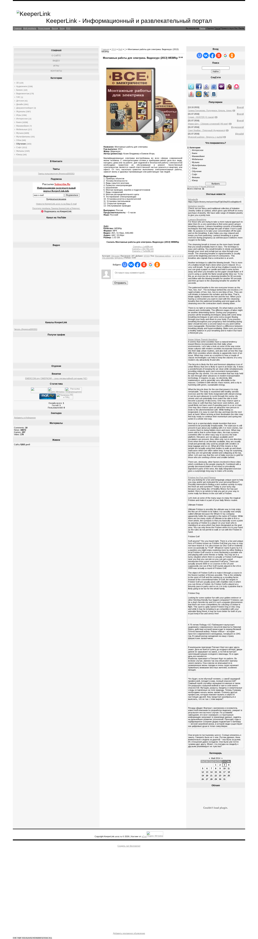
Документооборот (24, 108)
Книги (19, 122)
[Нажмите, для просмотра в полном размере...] (143, 142)
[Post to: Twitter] (191, 86)
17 (224, 772)
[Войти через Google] (151, 265)
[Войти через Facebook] (137, 264)
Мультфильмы (23, 136)
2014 (113, 49)
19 (203, 775)
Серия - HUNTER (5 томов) (201, 117)
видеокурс (119, 258)
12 (203, 772)
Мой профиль (29, 28)
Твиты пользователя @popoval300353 (56, 173)
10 (224, 768)
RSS (68, 28)
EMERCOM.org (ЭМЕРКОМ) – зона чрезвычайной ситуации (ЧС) (56, 378)
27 (207, 779)
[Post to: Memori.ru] (236, 86)
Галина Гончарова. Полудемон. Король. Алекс (210, 110)
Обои (18, 140)
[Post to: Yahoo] (221, 86)
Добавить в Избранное (25, 418)
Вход (62, 28)
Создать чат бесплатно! (128, 846)
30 (220, 779)
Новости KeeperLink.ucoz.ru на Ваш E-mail (56, 204)
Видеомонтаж (22, 93)
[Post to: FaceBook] (198, 86)
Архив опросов (207, 186)
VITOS (146, 256)
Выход (55, 28)
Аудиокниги (21, 86)
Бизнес (19, 90)
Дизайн (19, 104)
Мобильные (21, 129)
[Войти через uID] (124, 264)
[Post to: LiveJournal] (206, 94)
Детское (20, 101)
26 (203, 779)
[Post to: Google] (206, 86)
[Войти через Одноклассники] (157, 264)
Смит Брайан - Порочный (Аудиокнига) (206, 130)
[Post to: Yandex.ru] (191, 94)
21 (211, 775)
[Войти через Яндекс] (144, 264)
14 (211, 772)
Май (120, 49)
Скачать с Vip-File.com (143, 249)
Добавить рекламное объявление (129, 933)
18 (229, 772)
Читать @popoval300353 (25, 329)
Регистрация (44, 28)
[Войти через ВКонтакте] (131, 264)
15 (216, 772)
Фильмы (20, 151)
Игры (18, 115)
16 (220, 772)
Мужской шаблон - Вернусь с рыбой (205, 137)
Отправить (120, 282)
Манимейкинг (22, 126)
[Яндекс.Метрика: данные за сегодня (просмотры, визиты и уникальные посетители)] (56, 390)
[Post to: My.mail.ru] (198, 94)
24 (224, 775)
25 (229, 775)
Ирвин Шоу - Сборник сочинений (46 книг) (208, 124)
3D (17, 83)
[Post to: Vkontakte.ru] (214, 94)
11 (229, 768)
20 (207, 775)
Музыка (20, 133)
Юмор (19, 154)
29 (216, 779)
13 (207, 772)
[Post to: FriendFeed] (214, 86)
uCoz (144, 836)
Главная (18, 28)
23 (220, 775)
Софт (19, 147)
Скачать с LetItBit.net (143, 246)
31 (224, 779)
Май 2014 (215, 758)
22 (216, 775)
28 (211, 779)
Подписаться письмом (56, 199)
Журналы (20, 111)
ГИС (18, 97)
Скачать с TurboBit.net (143, 251)
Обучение (21, 144)
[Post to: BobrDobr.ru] (229, 86)
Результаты (193, 186)
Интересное (22, 118)
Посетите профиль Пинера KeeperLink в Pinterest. (56, 208)
